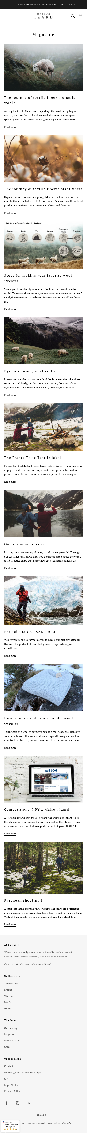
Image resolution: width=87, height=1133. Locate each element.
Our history (10, 1028)
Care (7, 1046)
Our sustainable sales (24, 544)
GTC (6, 1078)
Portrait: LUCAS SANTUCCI (30, 631)
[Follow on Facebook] (6, 1103)
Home (7, 1008)
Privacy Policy (12, 1091)
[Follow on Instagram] (17, 1103)
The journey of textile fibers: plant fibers (43, 189)
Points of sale (11, 1040)
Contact (8, 1066)
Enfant (8, 989)
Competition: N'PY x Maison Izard (36, 809)
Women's (9, 996)
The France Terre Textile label (32, 457)
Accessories (11, 983)
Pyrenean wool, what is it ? (30, 371)
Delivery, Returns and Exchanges (22, 1072)
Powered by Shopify (59, 1123)
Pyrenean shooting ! (23, 900)
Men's (7, 1002)
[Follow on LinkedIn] (28, 1103)
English (41, 1114)
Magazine (9, 1034)
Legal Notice (11, 1085)
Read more (10, 127)
